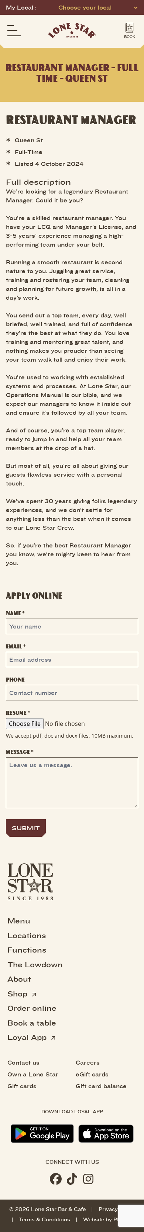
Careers (88, 1062)
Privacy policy (117, 1208)
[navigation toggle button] (14, 30)
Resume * (18, 712)
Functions (26, 949)
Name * (15, 613)
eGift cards (92, 1074)
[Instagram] (88, 1179)
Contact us (23, 1062)
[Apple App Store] (106, 1133)
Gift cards (22, 1086)
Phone (15, 679)
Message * (20, 751)
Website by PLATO (107, 1219)
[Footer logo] (30, 881)
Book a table (31, 1022)
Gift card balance (101, 1086)
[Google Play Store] (42, 1133)
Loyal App (28, 1037)
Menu (18, 920)
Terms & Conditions (44, 1219)
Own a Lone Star (32, 1074)
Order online (31, 1008)
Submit (26, 828)
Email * (16, 646)
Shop (18, 993)
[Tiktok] (72, 1179)
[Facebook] (56, 1179)
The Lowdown (35, 964)
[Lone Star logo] (72, 31)
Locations (26, 935)
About (19, 979)
